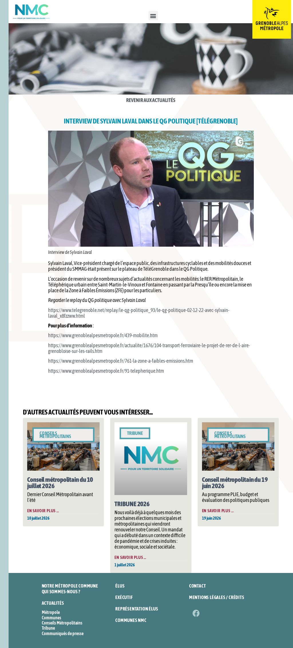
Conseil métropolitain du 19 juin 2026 (235, 483)
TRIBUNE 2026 (132, 504)
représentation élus (136, 608)
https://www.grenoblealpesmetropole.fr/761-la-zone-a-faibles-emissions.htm (120, 361)
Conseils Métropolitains (62, 622)
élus (119, 585)
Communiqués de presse (63, 633)
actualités (53, 603)
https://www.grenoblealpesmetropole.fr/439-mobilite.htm (103, 335)
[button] (153, 15)
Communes (51, 617)
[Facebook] (196, 613)
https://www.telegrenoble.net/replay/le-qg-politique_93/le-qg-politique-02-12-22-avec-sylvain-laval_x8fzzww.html (138, 313)
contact (197, 585)
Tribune (48, 628)
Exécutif (123, 597)
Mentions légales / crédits (216, 597)
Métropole (51, 612)
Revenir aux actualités (150, 100)
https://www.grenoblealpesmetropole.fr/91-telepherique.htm (106, 371)
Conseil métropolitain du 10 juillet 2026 (60, 483)
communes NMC (130, 620)
